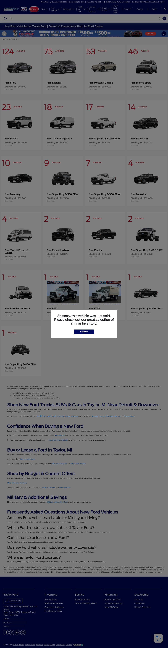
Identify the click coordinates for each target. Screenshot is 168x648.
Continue (84, 332)
